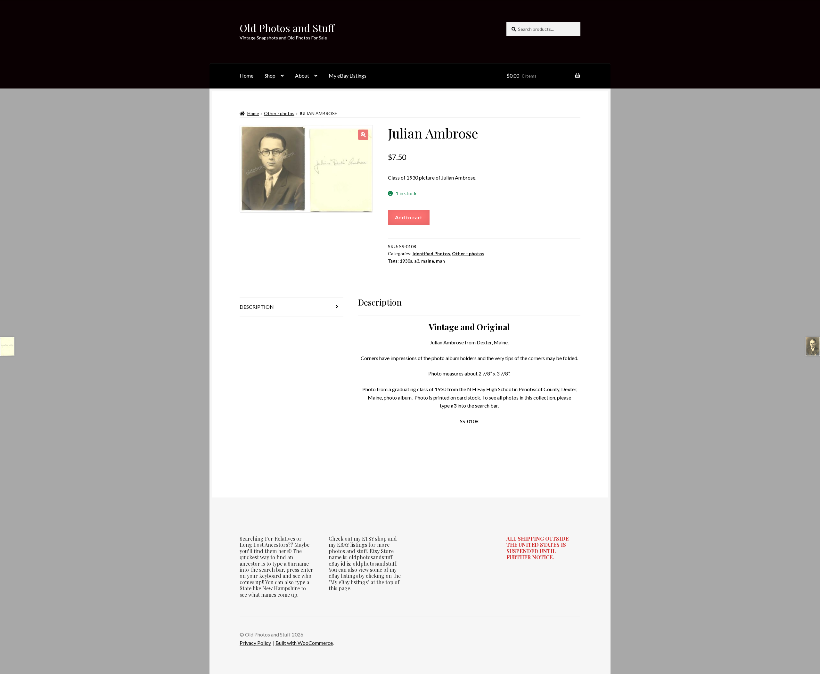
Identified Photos (431, 253)
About (302, 75)
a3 (416, 261)
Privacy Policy (255, 643)
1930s (406, 261)
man (440, 261)
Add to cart (408, 217)
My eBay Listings (347, 75)
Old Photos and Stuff (287, 28)
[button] (363, 135)
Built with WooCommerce (304, 643)
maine (427, 261)
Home (246, 75)
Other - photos (279, 113)
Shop (270, 75)
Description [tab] (257, 307)
